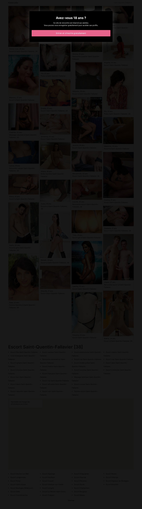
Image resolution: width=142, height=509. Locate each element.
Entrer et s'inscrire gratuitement (71, 33)
